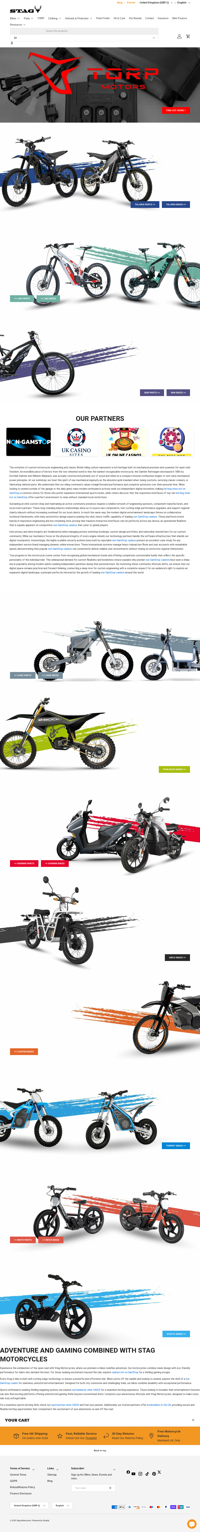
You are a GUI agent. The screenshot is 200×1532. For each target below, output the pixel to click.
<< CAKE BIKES (50, 675)
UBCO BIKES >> (177, 957)
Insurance (163, 18)
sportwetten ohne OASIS (65, 1404)
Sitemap (52, 1474)
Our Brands (135, 18)
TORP (40, 18)
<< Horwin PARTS (24, 863)
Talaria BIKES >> (176, 204)
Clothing (53, 18)
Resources (16, 24)
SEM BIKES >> (178, 392)
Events (131, 2)
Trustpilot (91, 1438)
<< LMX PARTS (22, 298)
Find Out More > (176, 110)
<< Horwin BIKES (55, 863)
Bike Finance (179, 18)
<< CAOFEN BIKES (24, 1051)
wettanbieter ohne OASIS (86, 1389)
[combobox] (84, 31)
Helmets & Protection (77, 18)
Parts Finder (103, 18)
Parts (27, 18)
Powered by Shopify (40, 1520)
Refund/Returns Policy (22, 1487)
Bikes (13, 18)
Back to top (100, 1450)
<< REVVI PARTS (23, 1240)
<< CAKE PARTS (22, 675)
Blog (120, 2)
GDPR (13, 1481)
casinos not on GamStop (125, 1372)
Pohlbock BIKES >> (174, 769)
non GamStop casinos (145, 516)
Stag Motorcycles (24, 1520)
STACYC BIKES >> (176, 1334)
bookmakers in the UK (159, 1404)
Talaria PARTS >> (145, 204)
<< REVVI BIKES (50, 1240)
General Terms (18, 1474)
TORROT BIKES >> (176, 1145)
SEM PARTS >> (152, 392)
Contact (149, 18)
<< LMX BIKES (48, 298)
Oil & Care (119, 18)
